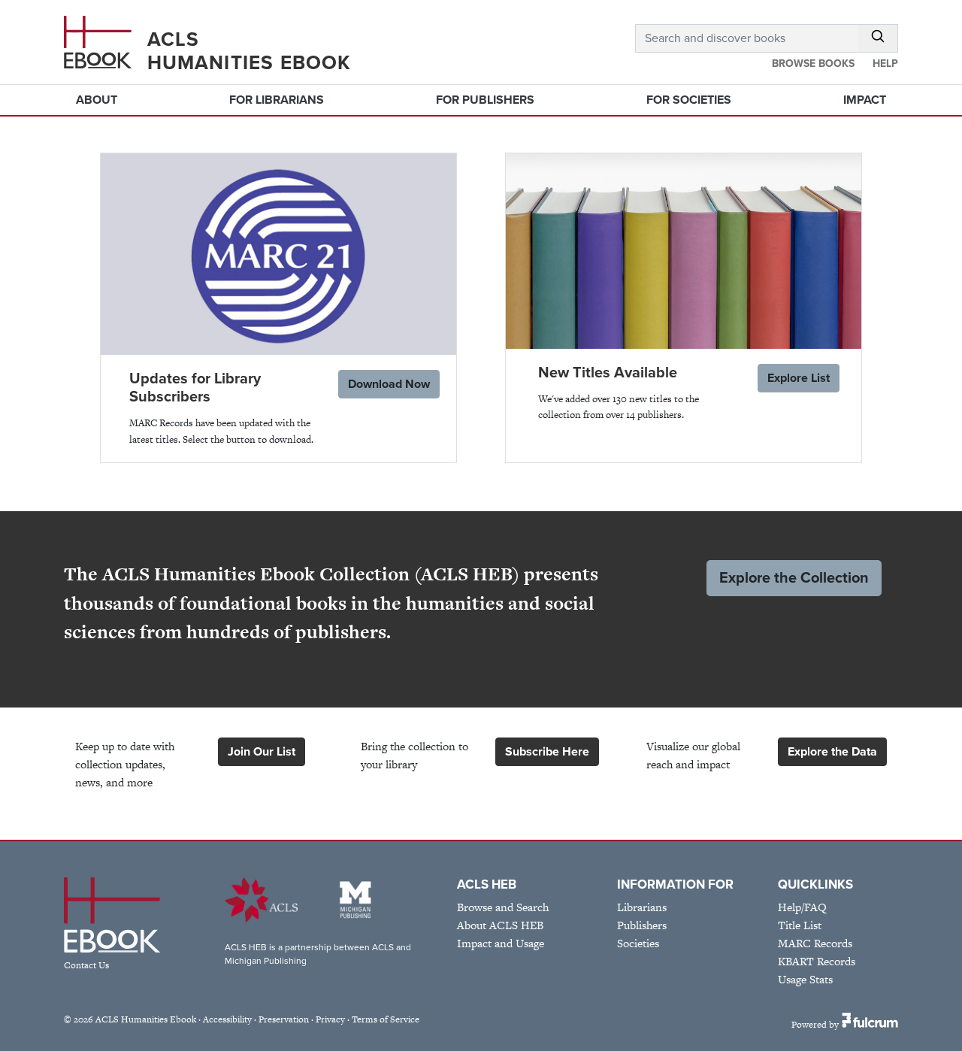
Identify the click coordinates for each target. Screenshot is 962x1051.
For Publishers (485, 100)
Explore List (798, 378)
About (96, 100)
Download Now (389, 384)
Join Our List (261, 751)
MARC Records (815, 943)
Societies (638, 943)
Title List (799, 925)
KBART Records (816, 961)
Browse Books (813, 63)
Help (885, 63)
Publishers (642, 925)
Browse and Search (503, 907)
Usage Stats (805, 979)
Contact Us (86, 965)
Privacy (330, 1019)
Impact (864, 100)
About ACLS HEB (500, 925)
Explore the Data (832, 751)
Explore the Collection (794, 578)
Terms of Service (385, 1019)
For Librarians (276, 100)
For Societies (688, 100)
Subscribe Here (547, 751)
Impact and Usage (500, 943)
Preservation (284, 1019)
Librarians (642, 907)
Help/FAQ (802, 907)
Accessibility (227, 1019)
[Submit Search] (878, 38)
